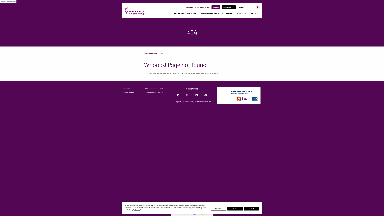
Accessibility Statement (154, 93)
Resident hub (179, 13)
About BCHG (241, 13)
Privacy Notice (129, 93)
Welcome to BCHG (151, 53)
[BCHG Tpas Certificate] (243, 99)
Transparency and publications (211, 13)
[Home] (134, 10)
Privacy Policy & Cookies (154, 88)
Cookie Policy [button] (178, 207)
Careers (216, 7)
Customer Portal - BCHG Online (198, 7)
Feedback (229, 13)
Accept (252, 209)
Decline (235, 209)
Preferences (218, 209)
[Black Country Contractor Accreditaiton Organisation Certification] (255, 99)
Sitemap (127, 88)
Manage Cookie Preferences (8, 1)
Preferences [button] (137, 210)
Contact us (254, 13)
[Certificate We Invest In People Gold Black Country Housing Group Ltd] (244, 92)
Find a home (191, 13)
